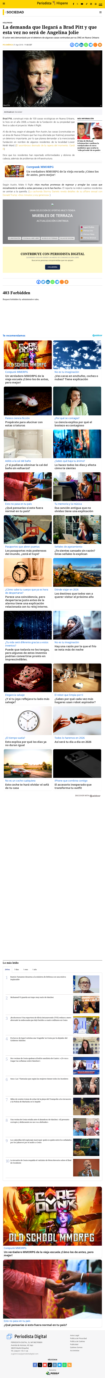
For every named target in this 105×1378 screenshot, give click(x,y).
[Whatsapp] (86, 45)
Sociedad (15, 12)
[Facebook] (73, 4)
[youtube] (45, 1365)
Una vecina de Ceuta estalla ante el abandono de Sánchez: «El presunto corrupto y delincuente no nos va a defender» (39, 1120)
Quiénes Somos (76, 1347)
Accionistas (74, 1351)
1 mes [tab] (25, 969)
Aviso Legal (74, 1335)
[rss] (69, 1365)
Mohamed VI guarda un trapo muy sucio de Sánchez (32, 997)
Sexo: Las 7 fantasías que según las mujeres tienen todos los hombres (39, 1079)
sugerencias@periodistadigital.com (24, 1354)
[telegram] (59, 1365)
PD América (8, 45)
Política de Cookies (77, 1341)
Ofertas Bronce (89, 238)
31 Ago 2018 (18, 45)
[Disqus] (52, 838)
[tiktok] (50, 1365)
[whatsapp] (96, 4)
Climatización (14, 238)
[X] (77, 4)
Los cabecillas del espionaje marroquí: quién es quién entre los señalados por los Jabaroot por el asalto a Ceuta (41, 1141)
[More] (100, 45)
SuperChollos (88, 227)
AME (100, 4)
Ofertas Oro (88, 231)
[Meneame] (95, 45)
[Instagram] (91, 4)
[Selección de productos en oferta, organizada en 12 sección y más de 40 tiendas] (52, 204)
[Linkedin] (81, 45)
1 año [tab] (34, 969)
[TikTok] (87, 4)
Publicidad (74, 1344)
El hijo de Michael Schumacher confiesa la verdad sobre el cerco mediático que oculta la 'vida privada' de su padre (88, 145)
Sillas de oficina (67, 238)
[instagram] (54, 1365)
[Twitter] (77, 45)
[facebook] (35, 1365)
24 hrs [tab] (7, 969)
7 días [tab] (16, 969)
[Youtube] (82, 4)
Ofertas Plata (88, 234)
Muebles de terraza (49, 238)
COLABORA (52, 267)
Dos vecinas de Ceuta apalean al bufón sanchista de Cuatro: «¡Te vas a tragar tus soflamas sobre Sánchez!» (39, 1059)
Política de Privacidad (78, 1338)
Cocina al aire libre (31, 238)
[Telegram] (91, 45)
